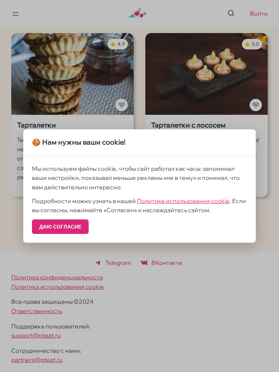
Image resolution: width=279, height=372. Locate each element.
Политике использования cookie (183, 201)
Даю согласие (60, 227)
